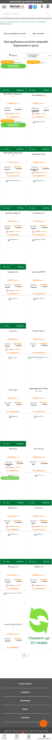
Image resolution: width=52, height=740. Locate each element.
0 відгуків (18, 110)
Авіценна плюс (38, 154)
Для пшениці (38, 33)
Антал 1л (39, 508)
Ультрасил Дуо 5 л (13, 213)
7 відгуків (18, 168)
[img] (13, 75)
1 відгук (44, 286)
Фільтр (14, 55)
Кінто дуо (13, 390)
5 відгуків (19, 463)
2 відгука (18, 227)
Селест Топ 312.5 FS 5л (13, 625)
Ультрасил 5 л (39, 213)
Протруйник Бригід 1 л (13, 95)
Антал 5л (13, 331)
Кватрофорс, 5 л (39, 95)
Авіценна (13, 449)
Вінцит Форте (39, 331)
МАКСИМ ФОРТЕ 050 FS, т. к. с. (39, 389)
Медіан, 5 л (13, 508)
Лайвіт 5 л (38, 567)
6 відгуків (18, 522)
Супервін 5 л (12, 272)
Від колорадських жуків (15, 33)
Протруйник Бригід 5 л (13, 154)
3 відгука (44, 345)
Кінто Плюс (39, 449)
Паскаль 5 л (13, 567)
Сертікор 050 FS (39, 272)
